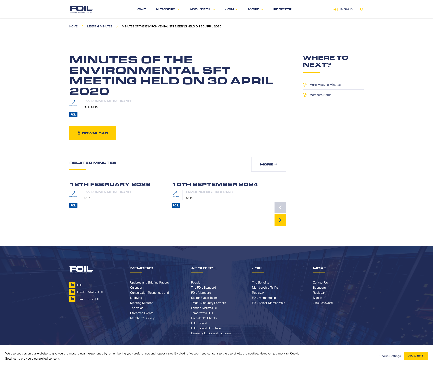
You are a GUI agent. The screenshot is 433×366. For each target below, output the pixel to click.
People (195, 282)
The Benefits (260, 282)
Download (95, 133)
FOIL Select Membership (268, 302)
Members (166, 9)
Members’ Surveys (142, 318)
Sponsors (319, 287)
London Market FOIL (204, 307)
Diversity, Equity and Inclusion (211, 333)
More (253, 9)
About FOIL (200, 9)
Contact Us (320, 282)
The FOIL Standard (203, 287)
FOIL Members (201, 292)
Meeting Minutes (99, 26)
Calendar (136, 287)
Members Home (321, 94)
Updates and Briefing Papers (149, 282)
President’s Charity (204, 318)
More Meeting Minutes (325, 84)
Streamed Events (141, 312)
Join (229, 9)
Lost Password (323, 302)
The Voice (136, 307)
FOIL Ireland (199, 323)
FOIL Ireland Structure (206, 328)
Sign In (317, 297)
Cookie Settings (390, 355)
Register (282, 9)
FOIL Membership (264, 297)
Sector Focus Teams (204, 297)
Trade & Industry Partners (208, 302)
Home (140, 9)
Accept (416, 356)
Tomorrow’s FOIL (202, 312)
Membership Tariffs (265, 287)
